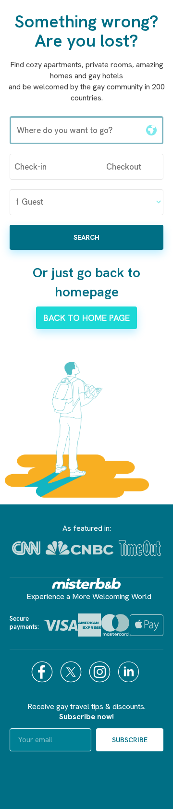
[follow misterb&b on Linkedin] (130, 672)
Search (86, 237)
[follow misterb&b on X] (72, 672)
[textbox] (76, 130)
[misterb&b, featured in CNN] (26, 548)
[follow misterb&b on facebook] (43, 672)
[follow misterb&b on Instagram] (101, 672)
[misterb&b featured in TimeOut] (140, 548)
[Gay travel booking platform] (86, 583)
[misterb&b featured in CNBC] (79, 548)
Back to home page (86, 317)
